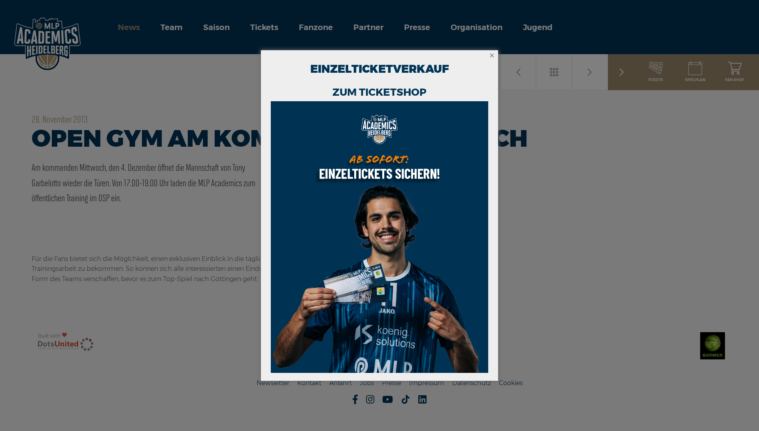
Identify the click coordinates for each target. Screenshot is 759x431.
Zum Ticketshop (379, 92)
